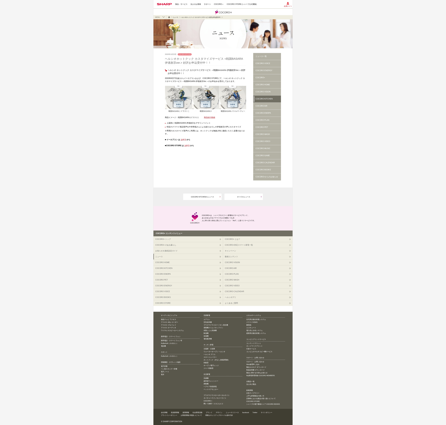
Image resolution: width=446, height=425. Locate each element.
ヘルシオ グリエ (209, 354)
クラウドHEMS (251, 322)
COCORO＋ (208, 401)
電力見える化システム (254, 330)
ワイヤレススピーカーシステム (172, 330)
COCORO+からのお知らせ (267, 177)
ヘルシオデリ (230, 297)
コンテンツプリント (253, 343)
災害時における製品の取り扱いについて (261, 398)
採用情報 (186, 412)
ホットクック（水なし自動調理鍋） (217, 360)
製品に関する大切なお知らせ (256, 373)
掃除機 (206, 384)
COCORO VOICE (263, 63)
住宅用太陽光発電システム (256, 319)
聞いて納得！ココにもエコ (213, 404)
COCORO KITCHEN (264, 99)
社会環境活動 (197, 412)
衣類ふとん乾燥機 (210, 330)
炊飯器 (206, 363)
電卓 (162, 374)
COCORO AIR (261, 106)
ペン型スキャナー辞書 (169, 369)
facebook (245, 412)
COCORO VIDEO (263, 141)
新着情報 (249, 390)
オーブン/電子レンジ (211, 365)
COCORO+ (260, 78)
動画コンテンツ (231, 257)
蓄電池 (248, 325)
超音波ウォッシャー (211, 381)
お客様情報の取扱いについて (191, 415)
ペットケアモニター (211, 389)
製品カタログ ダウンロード (256, 367)
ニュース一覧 (261, 56)
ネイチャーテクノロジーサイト (215, 398)
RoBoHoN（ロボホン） (169, 343)
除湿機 (206, 333)
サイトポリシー (266, 412)
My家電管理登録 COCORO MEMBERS (260, 375)
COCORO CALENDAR (265, 163)
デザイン (219, 412)
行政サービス (251, 349)
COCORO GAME (263, 155)
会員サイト (288, 6)
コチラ (183, 140)
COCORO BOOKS (263, 170)
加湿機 (206, 336)
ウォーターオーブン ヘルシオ (214, 352)
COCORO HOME (263, 85)
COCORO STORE (163, 303)
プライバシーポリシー (169, 415)
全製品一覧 (250, 381)
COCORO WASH (263, 134)
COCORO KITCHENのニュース (202, 197)
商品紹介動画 (209, 117)
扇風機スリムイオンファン (213, 328)
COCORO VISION (263, 92)
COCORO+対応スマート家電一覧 (239, 245)
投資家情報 (175, 412)
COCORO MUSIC (263, 148)
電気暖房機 (208, 339)
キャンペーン (230, 251)
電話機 (163, 346)
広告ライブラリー (252, 393)
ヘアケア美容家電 (210, 386)
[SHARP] (164, 4)
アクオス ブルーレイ (168, 325)
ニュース (175, 17)
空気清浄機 (208, 322)
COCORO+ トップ (163, 239)
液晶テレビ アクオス (168, 319)
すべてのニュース (243, 197)
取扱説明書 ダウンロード (255, 370)
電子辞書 (164, 366)
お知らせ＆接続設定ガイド (166, 251)
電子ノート (165, 372)
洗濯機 (206, 378)
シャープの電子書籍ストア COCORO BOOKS (263, 404)
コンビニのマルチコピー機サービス (259, 352)
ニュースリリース (232, 412)
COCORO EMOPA (263, 113)
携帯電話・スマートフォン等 (171, 340)
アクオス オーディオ (168, 328)
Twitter (255, 412)
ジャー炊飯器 (208, 368)
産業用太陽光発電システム (256, 333)
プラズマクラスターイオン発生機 (216, 325)
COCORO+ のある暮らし (165, 245)
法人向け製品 (251, 384)
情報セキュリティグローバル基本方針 (219, 415)
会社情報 (164, 412)
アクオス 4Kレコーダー (169, 322)
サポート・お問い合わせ (255, 362)
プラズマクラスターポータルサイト (217, 395)
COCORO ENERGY (264, 70)
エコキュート (251, 328)
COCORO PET (262, 127)
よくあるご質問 (231, 303)
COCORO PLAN (262, 120)
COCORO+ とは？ (232, 239)
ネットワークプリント (254, 346)
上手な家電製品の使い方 (255, 396)
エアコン (207, 319)
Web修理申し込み (252, 364)
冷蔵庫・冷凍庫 (209, 349)
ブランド (209, 412)
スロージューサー (210, 357)
